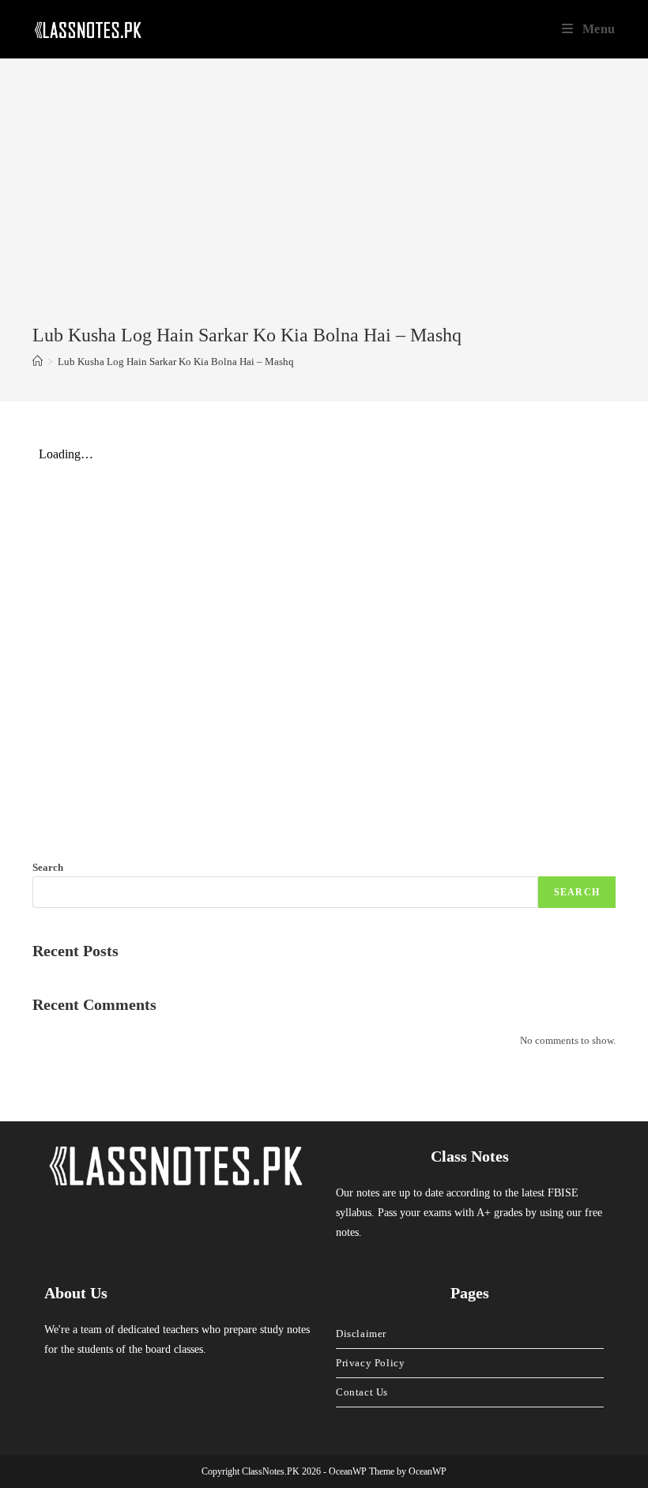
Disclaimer (361, 1333)
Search (47, 867)
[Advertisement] (324, 204)
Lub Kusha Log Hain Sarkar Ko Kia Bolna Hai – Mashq (176, 361)
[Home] (37, 361)
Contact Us (362, 1392)
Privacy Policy (370, 1363)
